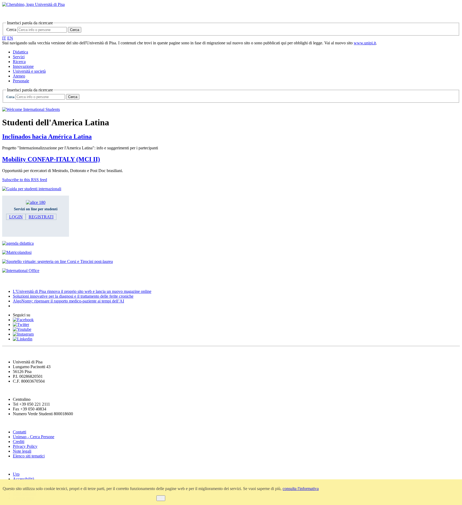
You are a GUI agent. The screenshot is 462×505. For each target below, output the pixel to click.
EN (10, 38)
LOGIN (16, 217)
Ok (161, 498)
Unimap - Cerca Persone (33, 436)
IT (4, 38)
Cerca (11, 29)
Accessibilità (23, 479)
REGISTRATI (41, 217)
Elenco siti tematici (29, 456)
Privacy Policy (25, 446)
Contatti (19, 432)
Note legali (22, 451)
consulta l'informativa (301, 488)
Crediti (18, 441)
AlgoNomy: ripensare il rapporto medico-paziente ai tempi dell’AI (68, 301)
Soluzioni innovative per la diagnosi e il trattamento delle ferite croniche (73, 296)
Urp (16, 474)
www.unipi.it (365, 43)
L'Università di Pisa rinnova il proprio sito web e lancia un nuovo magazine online (82, 291)
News (8, 281)
